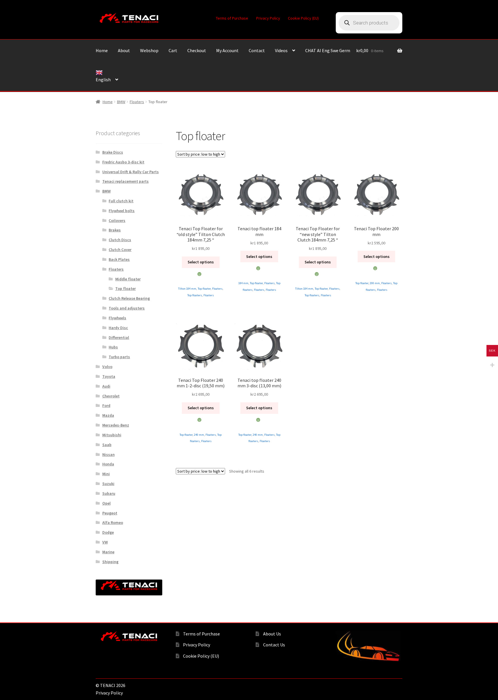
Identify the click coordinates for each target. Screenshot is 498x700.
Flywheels (117, 317)
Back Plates (119, 259)
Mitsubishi (111, 434)
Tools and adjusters (127, 308)
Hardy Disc (118, 327)
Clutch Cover (120, 249)
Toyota (108, 376)
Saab (107, 444)
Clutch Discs (120, 239)
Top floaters (194, 295)
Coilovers (117, 220)
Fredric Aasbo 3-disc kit (123, 162)
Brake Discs (112, 152)
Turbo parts (119, 356)
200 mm (375, 283)
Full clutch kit (121, 200)
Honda (108, 464)
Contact (257, 50)
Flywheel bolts (122, 210)
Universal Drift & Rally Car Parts (130, 171)
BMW (121, 101)
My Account (227, 50)
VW (105, 542)
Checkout (196, 50)
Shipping (110, 561)
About (124, 50)
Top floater (204, 288)
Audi (106, 386)
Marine (108, 551)
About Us (272, 634)
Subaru (108, 493)
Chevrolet (111, 396)
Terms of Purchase (232, 18)
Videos (281, 50)
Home (102, 50)
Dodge (108, 532)
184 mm (243, 283)
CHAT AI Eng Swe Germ (327, 50)
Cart (173, 50)
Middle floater (128, 279)
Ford (106, 405)
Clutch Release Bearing (129, 298)
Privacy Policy (268, 18)
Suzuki (108, 483)
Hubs (113, 347)
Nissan (108, 454)
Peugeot (109, 513)
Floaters (137, 101)
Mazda (108, 415)
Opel (106, 503)
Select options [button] (201, 262)
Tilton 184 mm (187, 288)
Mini (106, 473)
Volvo (107, 366)
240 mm (199, 435)
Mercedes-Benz (115, 425)
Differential (119, 337)
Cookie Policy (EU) (303, 18)
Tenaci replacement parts (125, 181)
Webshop (149, 50)
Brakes (115, 230)
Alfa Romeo (112, 522)
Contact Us (274, 645)
